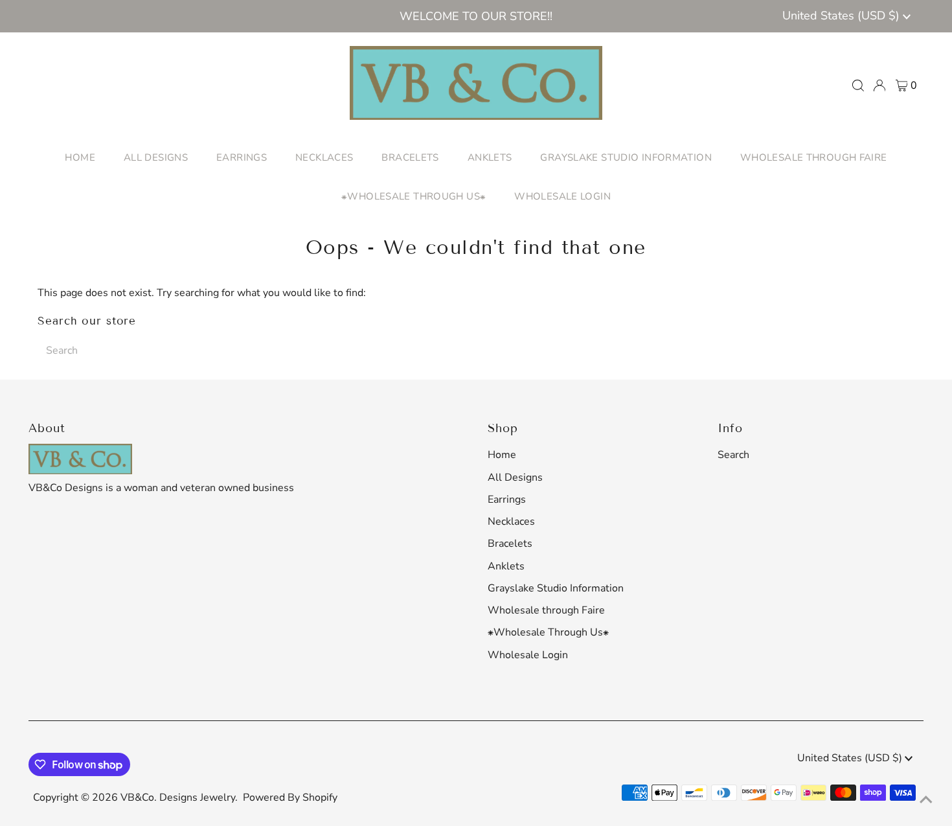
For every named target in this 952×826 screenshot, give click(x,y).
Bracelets (510, 543)
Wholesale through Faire (546, 610)
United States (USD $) (842, 15)
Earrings (507, 499)
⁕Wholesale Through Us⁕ (548, 632)
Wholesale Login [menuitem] (562, 196)
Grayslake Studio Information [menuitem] (626, 157)
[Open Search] (858, 85)
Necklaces (511, 521)
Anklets (506, 566)
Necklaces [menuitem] (324, 157)
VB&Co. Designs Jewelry (177, 797)
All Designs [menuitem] (156, 157)
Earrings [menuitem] (241, 157)
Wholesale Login (528, 655)
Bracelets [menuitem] (409, 157)
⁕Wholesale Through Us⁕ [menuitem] (413, 196)
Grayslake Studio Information (556, 588)
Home (502, 455)
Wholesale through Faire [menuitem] (813, 157)
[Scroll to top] (926, 800)
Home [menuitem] (80, 157)
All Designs (515, 477)
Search (733, 455)
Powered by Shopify (290, 797)
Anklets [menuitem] (490, 157)
